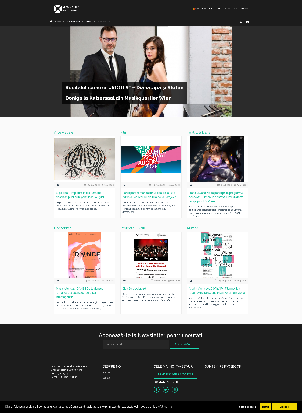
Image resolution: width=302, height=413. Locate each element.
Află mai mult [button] (166, 406)
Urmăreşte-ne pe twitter (175, 374)
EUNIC (89, 21)
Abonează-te (184, 344)
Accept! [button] (284, 406)
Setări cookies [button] (247, 406)
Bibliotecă (233, 9)
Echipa (106, 372)
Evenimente (73, 21)
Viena (58, 21)
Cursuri (212, 9)
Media (221, 9)
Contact (245, 9)
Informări (104, 21)
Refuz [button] (265, 406)
